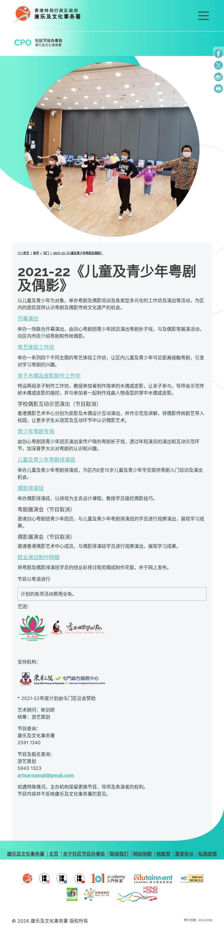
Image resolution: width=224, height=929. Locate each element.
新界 (36, 253)
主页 (53, 854)
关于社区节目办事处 (84, 854)
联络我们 (119, 854)
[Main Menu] (203, 15)
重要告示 (184, 854)
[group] (112, 149)
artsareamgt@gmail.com (46, 775)
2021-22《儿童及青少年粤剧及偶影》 (78, 253)
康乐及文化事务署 (25, 854)
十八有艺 (23, 253)
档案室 (163, 854)
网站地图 (142, 854)
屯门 (46, 253)
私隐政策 (207, 854)
